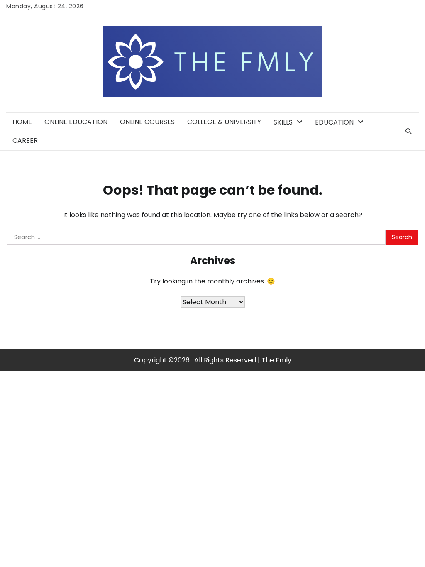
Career (25, 140)
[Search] (408, 131)
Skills (283, 122)
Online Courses (147, 122)
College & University (224, 122)
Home (22, 122)
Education (334, 122)
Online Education (75, 122)
